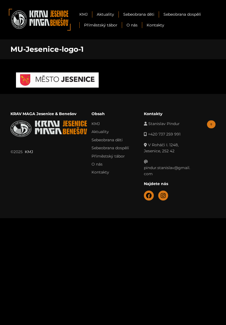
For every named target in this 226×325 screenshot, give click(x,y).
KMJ (83, 14)
